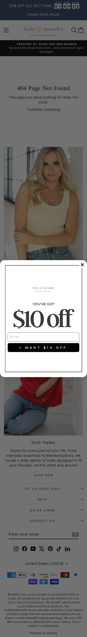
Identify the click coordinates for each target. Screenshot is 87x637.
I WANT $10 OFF (43, 347)
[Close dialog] (82, 265)
